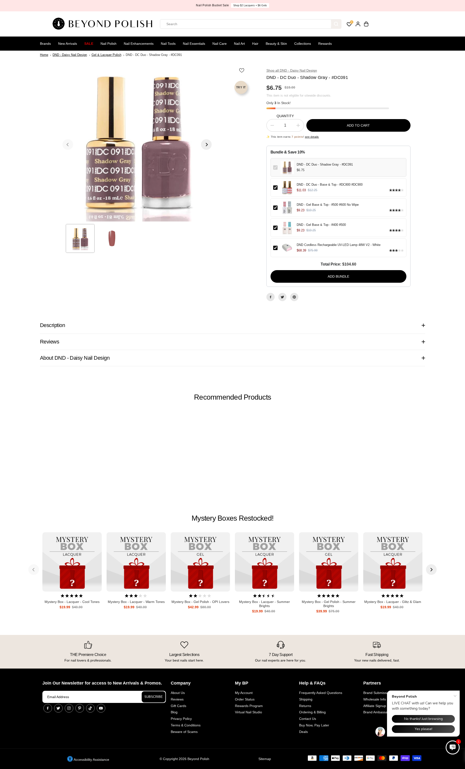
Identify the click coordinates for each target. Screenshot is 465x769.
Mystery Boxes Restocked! (232, 518)
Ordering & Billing (312, 712)
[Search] (336, 24)
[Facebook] (270, 297)
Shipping (305, 699)
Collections (302, 44)
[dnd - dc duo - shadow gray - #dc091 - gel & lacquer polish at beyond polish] (137, 144)
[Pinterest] (294, 297)
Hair (255, 44)
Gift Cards (178, 706)
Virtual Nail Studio (248, 712)
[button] (453, 747)
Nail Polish (108, 44)
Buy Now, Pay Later (314, 725)
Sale (88, 44)
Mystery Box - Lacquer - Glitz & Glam (392, 602)
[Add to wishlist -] (242, 70)
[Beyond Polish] (104, 24)
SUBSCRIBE (153, 697)
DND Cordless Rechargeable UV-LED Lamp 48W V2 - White (338, 245)
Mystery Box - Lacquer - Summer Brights (264, 604)
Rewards (325, 44)
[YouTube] (101, 708)
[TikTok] (90, 708)
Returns (305, 706)
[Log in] (358, 24)
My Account (244, 693)
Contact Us (307, 719)
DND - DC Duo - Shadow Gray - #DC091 (325, 164)
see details (312, 136)
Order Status (245, 699)
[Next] (206, 144)
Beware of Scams (184, 732)
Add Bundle (338, 276)
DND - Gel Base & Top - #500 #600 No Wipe (328, 204)
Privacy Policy (181, 719)
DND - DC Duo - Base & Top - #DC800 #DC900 (330, 184)
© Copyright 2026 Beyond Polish (184, 759)
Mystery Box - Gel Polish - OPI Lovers (200, 602)
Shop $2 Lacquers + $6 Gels (250, 5)
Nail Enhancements (139, 44)
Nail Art (239, 44)
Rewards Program (249, 706)
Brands (45, 44)
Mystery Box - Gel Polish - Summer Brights (329, 604)
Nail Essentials (194, 44)
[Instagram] (69, 708)
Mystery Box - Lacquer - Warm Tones (136, 602)
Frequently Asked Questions (320, 693)
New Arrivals (67, 44)
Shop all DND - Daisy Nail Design (291, 70)
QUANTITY (285, 116)
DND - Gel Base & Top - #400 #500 (321, 225)
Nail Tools (168, 44)
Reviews (177, 699)
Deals (303, 732)
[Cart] (366, 24)
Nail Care (219, 44)
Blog (174, 712)
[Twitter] (282, 297)
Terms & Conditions (186, 725)
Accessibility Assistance (91, 759)
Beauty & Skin (276, 44)
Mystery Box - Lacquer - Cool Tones (72, 602)
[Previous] (67, 144)
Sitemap (264, 759)
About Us (178, 693)
